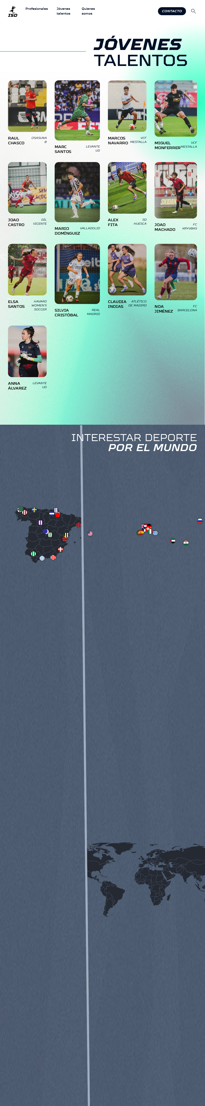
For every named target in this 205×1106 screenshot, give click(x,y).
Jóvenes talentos (63, 11)
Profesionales (36, 8)
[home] (12, 11)
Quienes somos (88, 11)
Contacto (172, 11)
